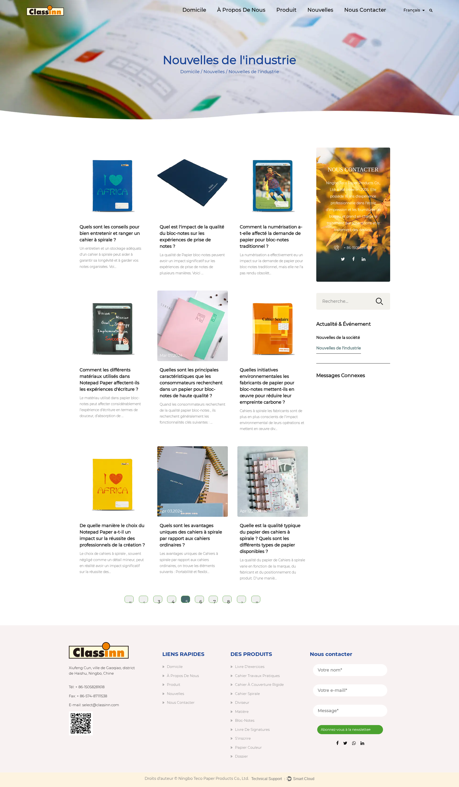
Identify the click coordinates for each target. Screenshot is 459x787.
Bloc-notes (244, 720)
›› (257, 601)
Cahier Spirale (247, 693)
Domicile (194, 10)
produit (286, 10)
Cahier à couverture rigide (259, 684)
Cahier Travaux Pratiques (305, 18)
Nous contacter (365, 10)
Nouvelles (320, 10)
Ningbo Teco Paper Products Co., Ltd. (213, 778)
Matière (242, 711)
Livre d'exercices (249, 666)
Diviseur (242, 702)
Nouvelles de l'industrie (338, 348)
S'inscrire (243, 738)
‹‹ (130, 601)
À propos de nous (241, 10)
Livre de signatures (252, 729)
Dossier (241, 756)
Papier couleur (248, 747)
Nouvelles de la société (338, 337)
